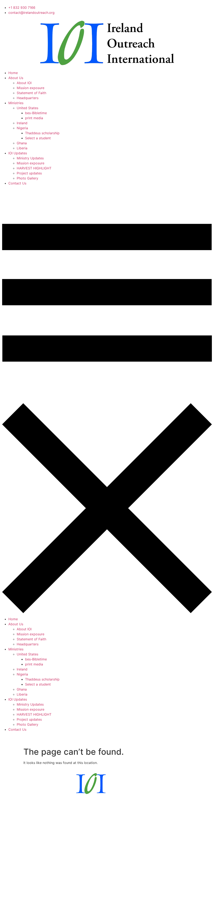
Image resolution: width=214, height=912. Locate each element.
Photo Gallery (27, 178)
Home (13, 73)
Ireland (22, 123)
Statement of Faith (31, 93)
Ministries (15, 103)
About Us (15, 78)
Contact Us (17, 183)
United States (27, 108)
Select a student (38, 138)
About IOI (24, 83)
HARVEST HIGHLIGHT (34, 168)
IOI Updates (17, 153)
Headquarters (27, 98)
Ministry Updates (30, 158)
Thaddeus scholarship (42, 133)
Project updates (29, 173)
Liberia (22, 148)
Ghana (22, 143)
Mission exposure (30, 88)
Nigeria (22, 128)
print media (34, 118)
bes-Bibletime (36, 113)
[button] (107, 401)
